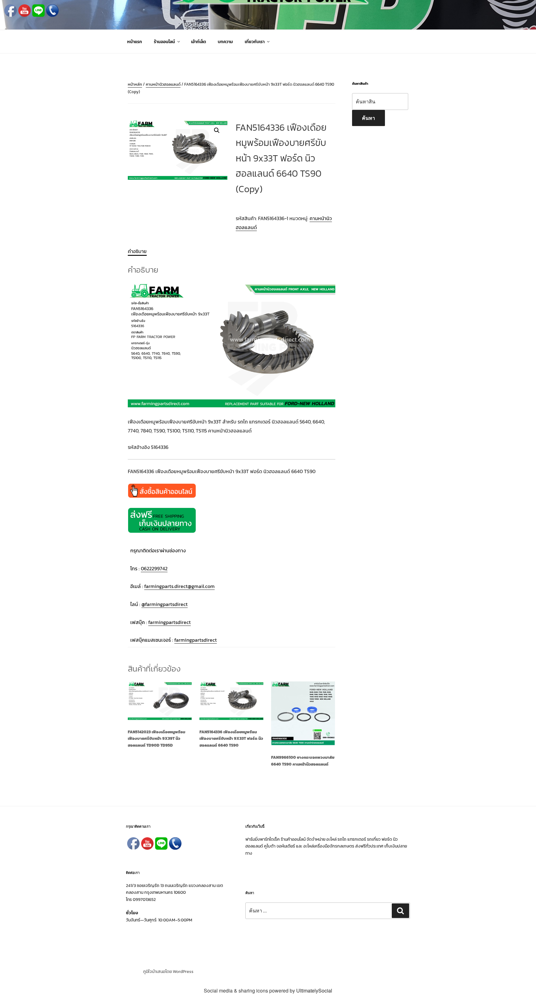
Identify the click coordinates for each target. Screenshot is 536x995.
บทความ (225, 41)
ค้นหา (368, 117)
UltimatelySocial (314, 990)
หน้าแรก (134, 41)
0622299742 (154, 568)
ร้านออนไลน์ (164, 41)
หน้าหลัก (135, 84)
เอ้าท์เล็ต (198, 41)
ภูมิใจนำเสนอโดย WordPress (168, 971)
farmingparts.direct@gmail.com (179, 586)
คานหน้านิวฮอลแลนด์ (163, 84)
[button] (216, 130)
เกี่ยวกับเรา (255, 41)
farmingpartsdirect (169, 622)
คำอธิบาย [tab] (137, 251)
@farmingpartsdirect (164, 604)
